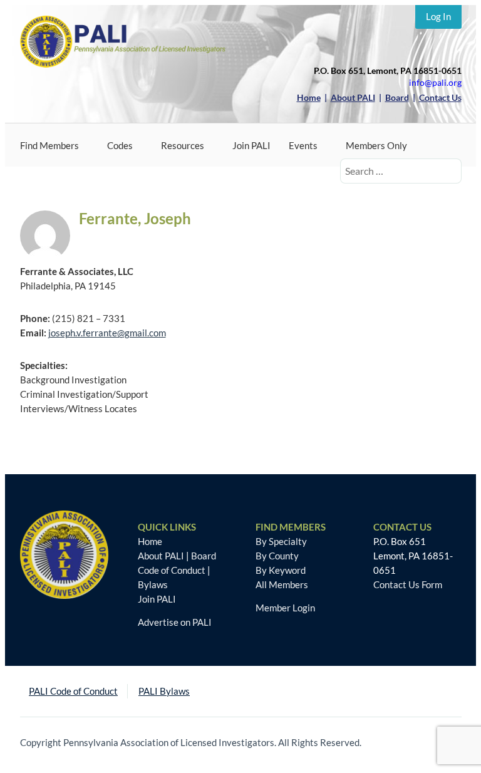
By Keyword (281, 570)
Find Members (49, 145)
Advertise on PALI (175, 622)
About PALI (161, 555)
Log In (438, 16)
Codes (120, 145)
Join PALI (251, 145)
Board (203, 555)
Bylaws (153, 584)
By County (277, 555)
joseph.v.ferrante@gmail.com (107, 332)
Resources (182, 145)
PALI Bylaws (164, 691)
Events (303, 145)
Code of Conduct (171, 570)
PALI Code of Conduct (73, 691)
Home (150, 541)
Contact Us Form (407, 584)
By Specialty (281, 541)
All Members (282, 584)
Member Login (285, 607)
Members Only (376, 145)
